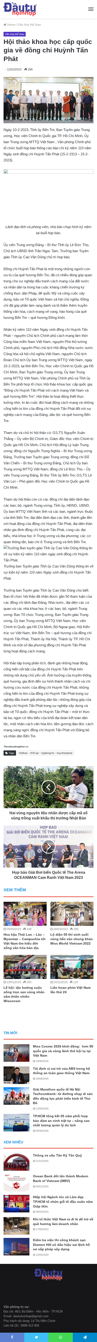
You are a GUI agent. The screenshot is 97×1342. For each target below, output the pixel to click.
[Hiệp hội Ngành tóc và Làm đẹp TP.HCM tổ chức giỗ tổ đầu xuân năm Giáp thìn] (16, 1203)
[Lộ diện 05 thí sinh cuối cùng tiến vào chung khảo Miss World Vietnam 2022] (71, 914)
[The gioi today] (20, 9)
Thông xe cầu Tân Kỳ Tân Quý (57, 1155)
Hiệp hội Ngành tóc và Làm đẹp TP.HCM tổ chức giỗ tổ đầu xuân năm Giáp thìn (63, 1201)
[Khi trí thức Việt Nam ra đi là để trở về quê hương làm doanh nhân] (16, 1226)
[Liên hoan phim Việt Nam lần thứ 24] (71, 967)
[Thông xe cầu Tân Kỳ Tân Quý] (16, 1162)
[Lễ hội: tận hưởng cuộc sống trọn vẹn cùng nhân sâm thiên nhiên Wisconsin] (25, 967)
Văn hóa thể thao (29, 24)
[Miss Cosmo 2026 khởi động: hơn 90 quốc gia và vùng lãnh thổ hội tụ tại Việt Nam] (16, 1053)
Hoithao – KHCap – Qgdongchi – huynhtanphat (45, 753)
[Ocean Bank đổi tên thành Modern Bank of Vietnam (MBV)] (16, 1183)
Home (10, 24)
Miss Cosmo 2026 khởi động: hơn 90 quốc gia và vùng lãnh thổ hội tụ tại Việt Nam (63, 1050)
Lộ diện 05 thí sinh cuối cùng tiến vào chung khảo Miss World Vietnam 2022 (71, 939)
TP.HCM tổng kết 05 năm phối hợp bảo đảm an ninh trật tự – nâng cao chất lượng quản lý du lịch (61, 1120)
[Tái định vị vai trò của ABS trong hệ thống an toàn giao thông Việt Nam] (16, 1075)
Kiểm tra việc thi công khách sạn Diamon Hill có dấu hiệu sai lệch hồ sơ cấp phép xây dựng (61, 1244)
